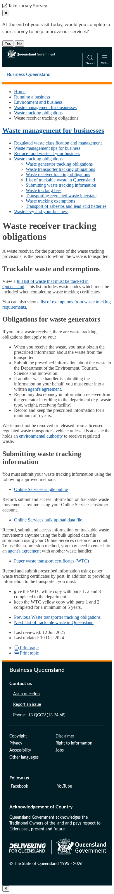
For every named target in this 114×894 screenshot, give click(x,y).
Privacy (15, 743)
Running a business (32, 96)
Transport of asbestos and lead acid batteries (66, 206)
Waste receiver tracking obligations (58, 174)
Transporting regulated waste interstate (61, 195)
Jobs (60, 750)
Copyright (18, 736)
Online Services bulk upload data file (48, 519)
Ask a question (26, 694)
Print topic (29, 652)
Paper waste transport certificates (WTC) (51, 560)
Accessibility (20, 750)
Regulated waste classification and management (58, 142)
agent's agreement (44, 389)
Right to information (74, 743)
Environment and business (38, 102)
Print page (29, 647)
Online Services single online (41, 489)
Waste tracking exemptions (50, 200)
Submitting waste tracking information (61, 185)
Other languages (24, 757)
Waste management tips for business (47, 148)
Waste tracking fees (43, 190)
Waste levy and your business (41, 211)
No (19, 43)
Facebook (19, 786)
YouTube (64, 786)
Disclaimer (65, 736)
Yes (8, 43)
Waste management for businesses (45, 107)
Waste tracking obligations (38, 112)
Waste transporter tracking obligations (60, 169)
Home (19, 91)
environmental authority (41, 436)
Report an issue (27, 705)
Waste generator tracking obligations (59, 164)
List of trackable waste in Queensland (60, 179)
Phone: (39, 715)
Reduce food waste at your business (47, 153)
